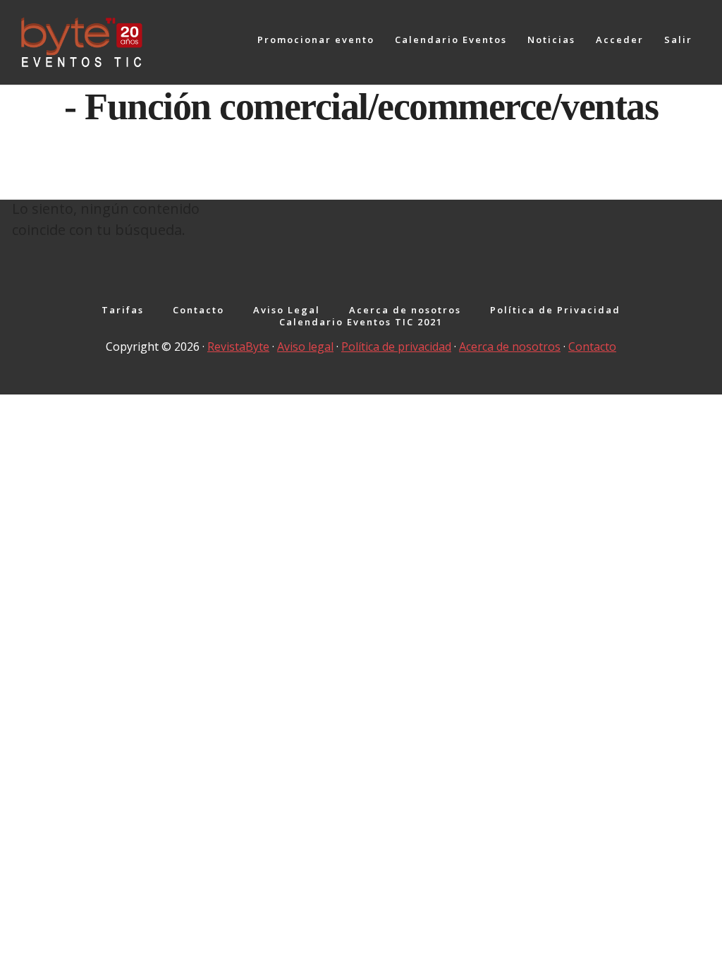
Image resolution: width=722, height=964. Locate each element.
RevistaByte (238, 346)
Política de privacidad (396, 346)
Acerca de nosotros (510, 346)
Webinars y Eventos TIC (127, 42)
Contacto (592, 346)
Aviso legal (305, 346)
